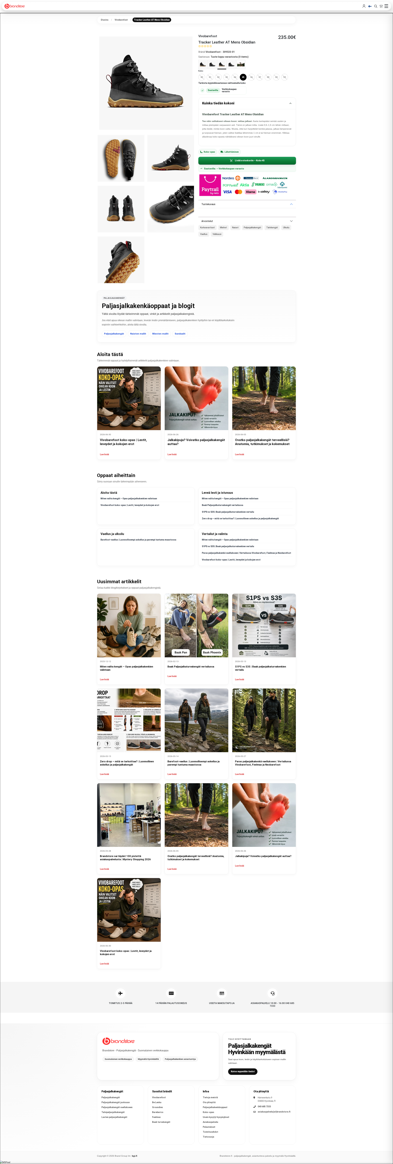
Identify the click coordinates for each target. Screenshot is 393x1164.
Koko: (201, 71)
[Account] (364, 6)
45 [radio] (243, 77)
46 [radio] (251, 77)
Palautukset (209, 1127)
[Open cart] (381, 6)
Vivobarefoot (159, 1097)
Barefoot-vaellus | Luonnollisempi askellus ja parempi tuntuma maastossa (138, 539)
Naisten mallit (138, 333)
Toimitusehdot (210, 1132)
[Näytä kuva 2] (121, 158)
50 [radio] (284, 77)
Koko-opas (209, 152)
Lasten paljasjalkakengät (114, 1117)
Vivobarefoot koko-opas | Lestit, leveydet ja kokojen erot (130, 505)
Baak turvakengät (161, 1122)
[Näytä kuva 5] (171, 209)
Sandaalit (180, 333)
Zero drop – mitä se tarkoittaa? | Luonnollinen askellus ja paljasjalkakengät (240, 518)
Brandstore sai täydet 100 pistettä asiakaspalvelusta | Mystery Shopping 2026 (125, 858)
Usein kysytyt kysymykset (216, 1117)
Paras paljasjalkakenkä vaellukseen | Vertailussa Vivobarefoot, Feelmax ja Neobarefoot (246, 553)
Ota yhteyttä (209, 1102)
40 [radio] (201, 77)
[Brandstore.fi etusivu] (118, 1041)
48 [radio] (268, 77)
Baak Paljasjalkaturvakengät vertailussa (222, 505)
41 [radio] (210, 77)
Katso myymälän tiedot (243, 1071)
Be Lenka (156, 1102)
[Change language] (369, 6)
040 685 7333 (264, 1106)
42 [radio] (218, 77)
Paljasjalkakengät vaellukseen (116, 1107)
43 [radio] (226, 77)
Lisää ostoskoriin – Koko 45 (250, 160)
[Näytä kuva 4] (121, 209)
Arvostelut (207, 221)
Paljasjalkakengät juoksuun (115, 1102)
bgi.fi (134, 1156)
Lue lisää (104, 454)
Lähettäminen (232, 152)
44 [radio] (235, 77)
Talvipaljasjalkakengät (113, 1112)
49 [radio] (276, 77)
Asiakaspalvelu (210, 1122)
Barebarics (157, 1112)
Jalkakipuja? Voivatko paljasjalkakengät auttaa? (263, 856)
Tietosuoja (208, 1137)
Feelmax (156, 1117)
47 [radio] (260, 77)
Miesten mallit (160, 333)
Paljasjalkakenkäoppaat (215, 1107)
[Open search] (376, 6)
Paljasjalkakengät (114, 333)
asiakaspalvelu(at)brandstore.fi (274, 1112)
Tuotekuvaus (208, 204)
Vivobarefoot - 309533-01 (220, 51)
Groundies (157, 1107)
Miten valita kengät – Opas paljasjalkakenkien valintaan (129, 498)
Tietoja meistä (210, 1097)
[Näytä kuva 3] (171, 158)
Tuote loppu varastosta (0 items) (230, 56)
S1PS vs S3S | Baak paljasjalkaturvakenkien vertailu (228, 512)
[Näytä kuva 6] (121, 259)
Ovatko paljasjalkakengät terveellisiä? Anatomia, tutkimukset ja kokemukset (195, 858)
